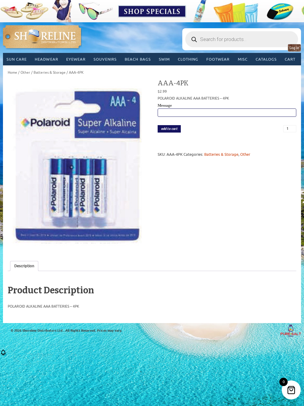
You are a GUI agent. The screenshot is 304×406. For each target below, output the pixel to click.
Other (25, 72)
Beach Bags (138, 59)
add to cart (169, 129)
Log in (294, 47)
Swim (164, 59)
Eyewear (76, 59)
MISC (243, 59)
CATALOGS (266, 59)
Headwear (46, 59)
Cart (290, 59)
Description (24, 265)
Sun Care (17, 59)
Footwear (217, 59)
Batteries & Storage (50, 72)
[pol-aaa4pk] (77, 166)
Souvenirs (105, 59)
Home (12, 72)
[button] (3, 354)
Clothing (188, 59)
